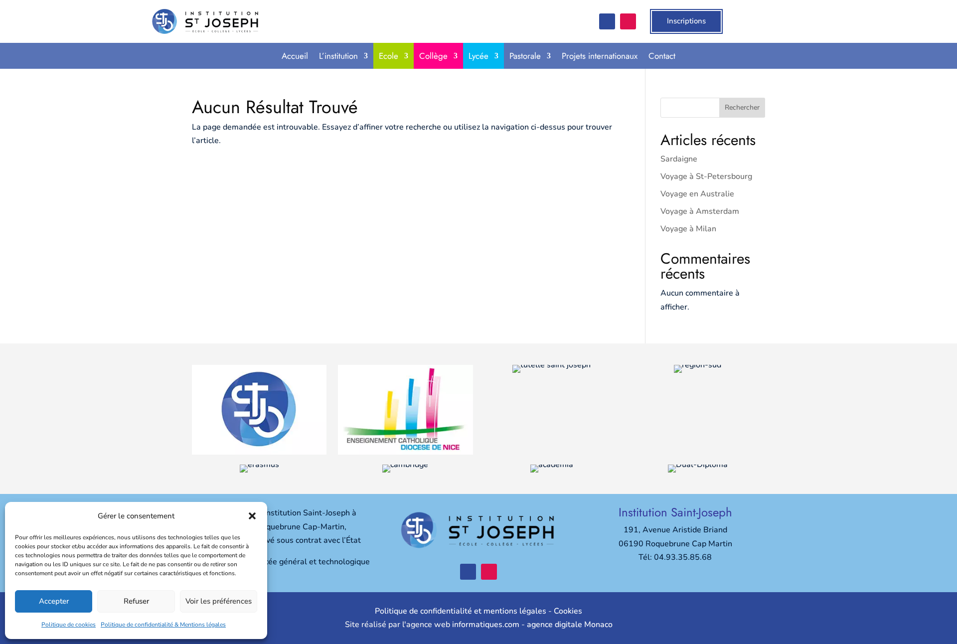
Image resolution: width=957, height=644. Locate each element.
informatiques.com (485, 624)
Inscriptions (686, 21)
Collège (433, 56)
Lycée (478, 56)
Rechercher (742, 107)
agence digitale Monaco (570, 624)
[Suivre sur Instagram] (628, 21)
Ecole (388, 56)
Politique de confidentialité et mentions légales (460, 611)
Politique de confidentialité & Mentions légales (163, 625)
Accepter (54, 601)
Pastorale (525, 56)
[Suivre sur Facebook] (607, 21)
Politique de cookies (68, 625)
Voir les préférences (218, 601)
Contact (661, 56)
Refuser (136, 601)
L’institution (338, 56)
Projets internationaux (600, 56)
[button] (252, 516)
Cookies (568, 611)
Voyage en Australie (697, 193)
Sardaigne (678, 159)
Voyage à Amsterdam (699, 211)
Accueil (295, 56)
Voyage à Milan (688, 228)
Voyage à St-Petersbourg (706, 176)
